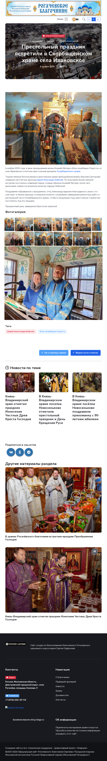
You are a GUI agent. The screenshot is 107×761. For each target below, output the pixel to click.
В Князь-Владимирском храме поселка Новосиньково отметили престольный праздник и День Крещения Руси (52, 409)
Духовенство (62, 695)
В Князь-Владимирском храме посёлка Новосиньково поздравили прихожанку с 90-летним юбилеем (85, 407)
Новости (50, 41)
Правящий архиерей (66, 681)
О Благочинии (62, 677)
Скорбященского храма (68, 171)
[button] (84, 19)
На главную (36, 41)
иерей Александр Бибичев (50, 180)
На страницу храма (55, 352)
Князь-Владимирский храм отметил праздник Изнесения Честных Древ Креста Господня (18, 407)
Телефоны (13, 696)
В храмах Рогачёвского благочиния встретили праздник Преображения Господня (49, 538)
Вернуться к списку (86, 352)
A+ (98, 19)
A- (89, 19)
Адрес (12, 677)
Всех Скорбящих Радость (52, 331)
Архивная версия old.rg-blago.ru (28, 719)
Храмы (59, 691)
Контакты (60, 699)
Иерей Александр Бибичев (20, 331)
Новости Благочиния (55, 36)
